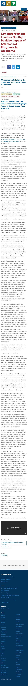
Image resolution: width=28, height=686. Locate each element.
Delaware (3, 634)
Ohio (17, 638)
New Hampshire (20, 624)
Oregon (17, 643)
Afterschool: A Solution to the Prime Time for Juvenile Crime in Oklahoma (13, 82)
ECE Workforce (5, 590)
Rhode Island (19, 648)
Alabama (3, 617)
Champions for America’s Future (10, 96)
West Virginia (19, 672)
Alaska (2, 620)
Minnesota (3, 672)
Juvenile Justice (5, 602)
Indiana (3, 651)
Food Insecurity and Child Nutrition (10, 595)
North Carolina (19, 633)
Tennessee (18, 655)
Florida (3, 639)
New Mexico (19, 629)
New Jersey (19, 626)
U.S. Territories (19, 660)
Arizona (3, 622)
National (3, 615)
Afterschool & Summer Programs (9, 600)
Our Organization (5, 609)
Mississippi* (4, 675)
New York (18, 631)
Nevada (17, 622)
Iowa (2, 653)
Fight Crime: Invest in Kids (8, 28)
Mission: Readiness (6, 94)
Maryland (3, 665)
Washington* (19, 669)
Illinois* (3, 648)
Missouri (18, 614)
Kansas (3, 656)
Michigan (3, 670)
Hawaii (2, 644)
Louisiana (3, 660)
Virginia (17, 667)
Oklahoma (4, 555)
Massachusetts (5, 667)
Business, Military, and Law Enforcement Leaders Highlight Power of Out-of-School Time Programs (14, 105)
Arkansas (3, 625)
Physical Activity (5, 597)
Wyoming (18, 676)
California (3, 627)
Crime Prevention (6, 547)
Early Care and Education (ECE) (9, 588)
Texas (17, 657)
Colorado (3, 629)
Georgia (3, 641)
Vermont (18, 664)
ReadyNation (16, 94)
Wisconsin (18, 674)
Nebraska (18, 619)
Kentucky (3, 658)
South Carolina (19, 650)
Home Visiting (4, 593)
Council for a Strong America (8, 3)
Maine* (2, 663)
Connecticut (4, 632)
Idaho (2, 646)
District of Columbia (6, 636)
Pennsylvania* (19, 645)
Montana (18, 617)
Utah (17, 662)
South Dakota (19, 653)
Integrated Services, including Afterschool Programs (12, 543)
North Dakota (19, 636)
